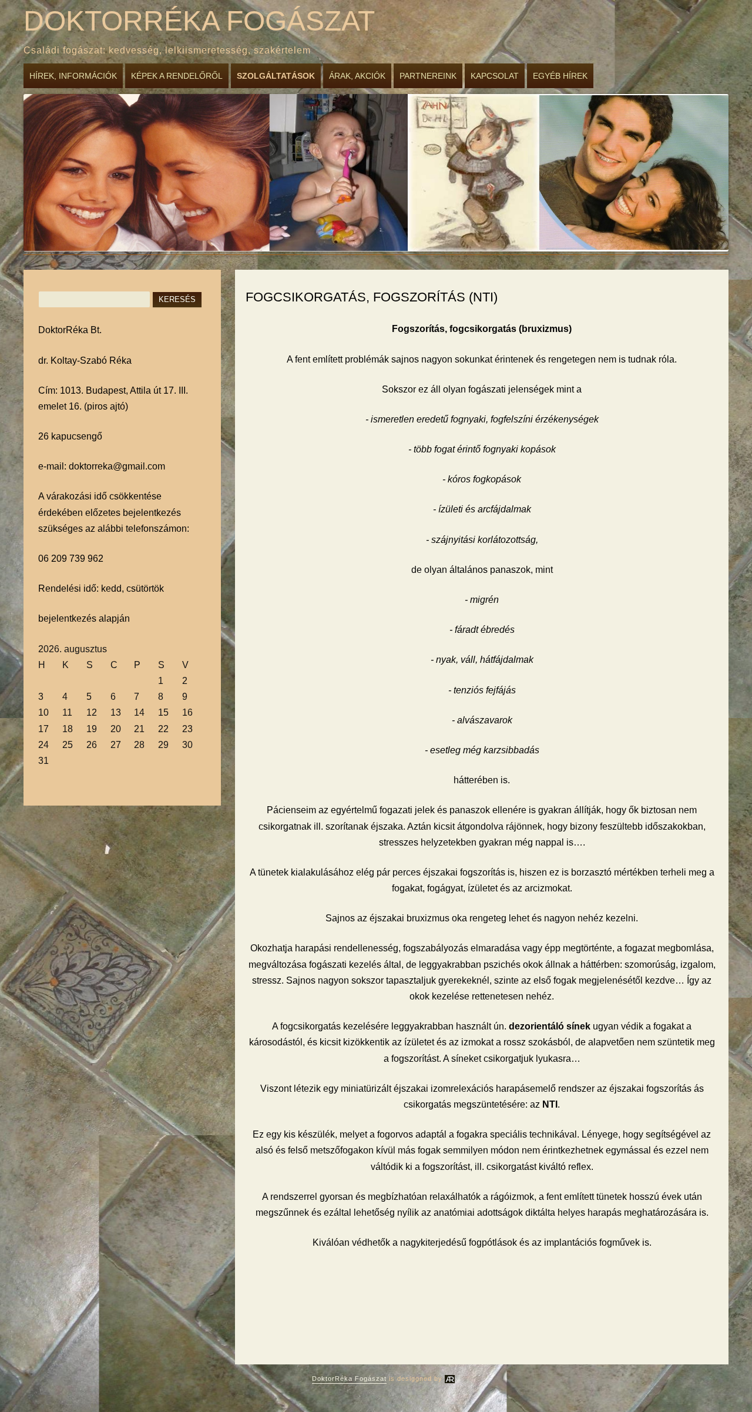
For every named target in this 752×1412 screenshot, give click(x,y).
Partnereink (428, 76)
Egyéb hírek (560, 76)
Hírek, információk (73, 76)
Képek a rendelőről (177, 76)
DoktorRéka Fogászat (199, 20)
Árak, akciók (357, 76)
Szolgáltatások (276, 76)
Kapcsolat (495, 76)
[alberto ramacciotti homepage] (450, 1378)
